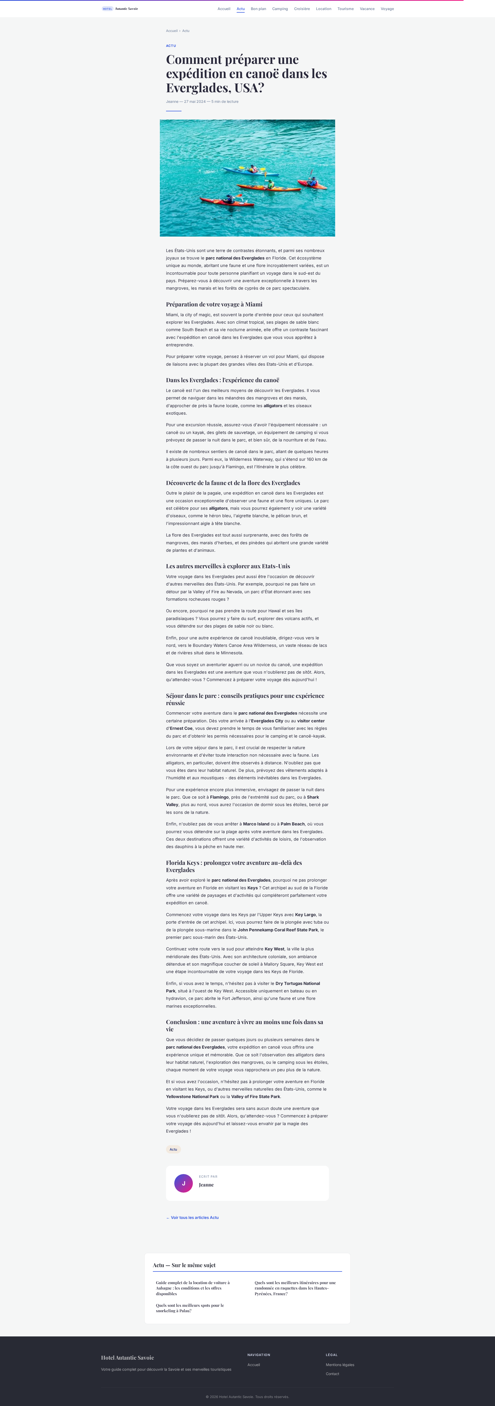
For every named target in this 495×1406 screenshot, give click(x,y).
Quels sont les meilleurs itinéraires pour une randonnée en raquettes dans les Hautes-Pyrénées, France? (295, 1288)
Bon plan (258, 8)
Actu (241, 8)
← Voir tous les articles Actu (192, 1217)
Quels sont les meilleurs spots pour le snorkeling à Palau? (190, 1308)
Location (323, 8)
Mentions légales (340, 1364)
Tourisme (345, 8)
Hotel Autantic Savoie (127, 1357)
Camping (280, 8)
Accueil (224, 8)
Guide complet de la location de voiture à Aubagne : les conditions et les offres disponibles (193, 1288)
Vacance (367, 8)
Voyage (387, 8)
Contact (332, 1373)
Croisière (302, 8)
